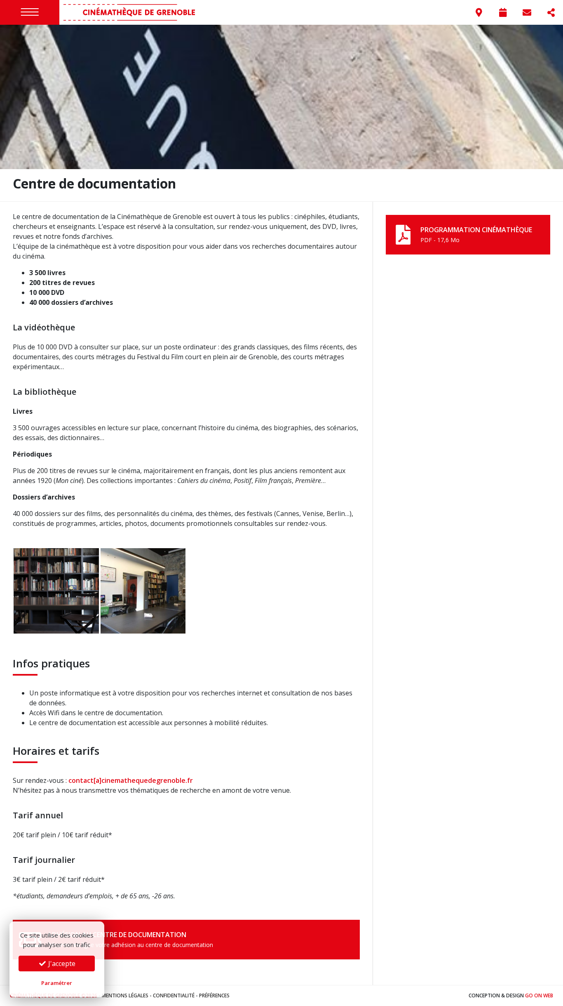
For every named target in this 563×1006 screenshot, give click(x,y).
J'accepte (61, 963)
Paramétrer (56, 983)
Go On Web (539, 995)
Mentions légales (125, 995)
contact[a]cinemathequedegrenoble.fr (130, 780)
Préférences (214, 995)
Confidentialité (174, 995)
